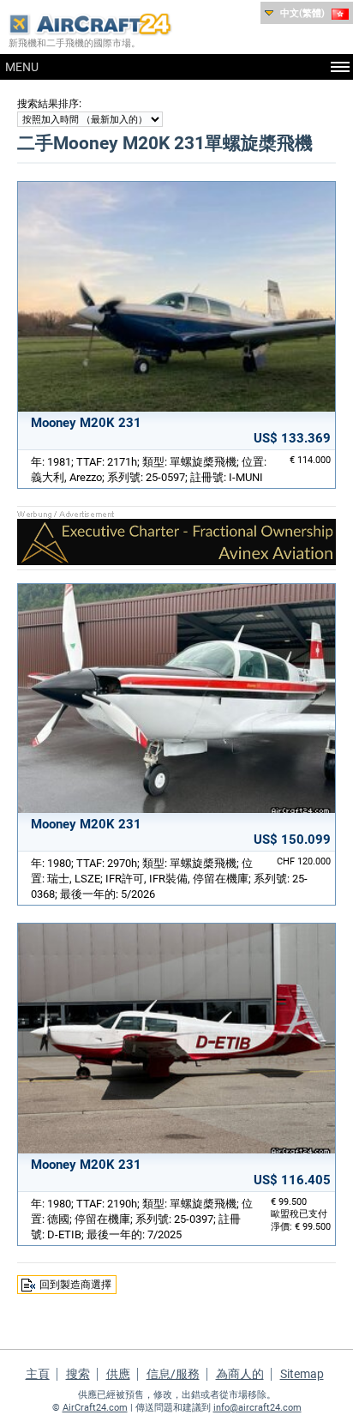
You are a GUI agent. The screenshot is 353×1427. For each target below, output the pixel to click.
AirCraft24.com (95, 1407)
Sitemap (302, 1374)
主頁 (38, 1374)
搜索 (78, 1374)
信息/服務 (173, 1374)
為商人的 (240, 1374)
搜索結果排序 (48, 104)
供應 (118, 1374)
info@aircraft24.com (257, 1407)
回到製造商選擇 (75, 1285)
